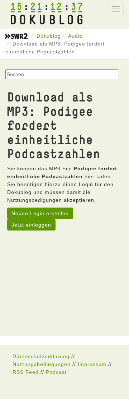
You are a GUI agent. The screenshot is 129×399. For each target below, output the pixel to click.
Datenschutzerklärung (41, 356)
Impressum (92, 364)
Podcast (56, 372)
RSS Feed (26, 372)
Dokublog (49, 36)
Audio (75, 36)
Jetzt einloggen (31, 225)
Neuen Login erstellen (40, 213)
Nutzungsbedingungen (42, 364)
